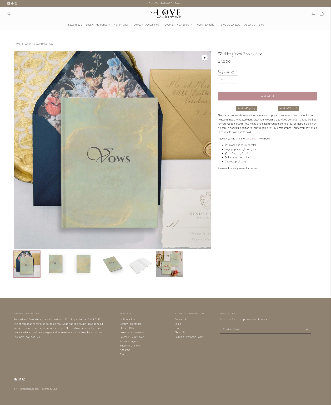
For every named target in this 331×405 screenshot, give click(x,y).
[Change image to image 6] (169, 264)
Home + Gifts (121, 24)
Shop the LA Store (230, 24)
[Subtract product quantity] (221, 80)
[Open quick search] (9, 14)
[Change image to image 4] (112, 264)
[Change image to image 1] (27, 264)
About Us (249, 24)
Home (17, 44)
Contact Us (181, 319)
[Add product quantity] (234, 80)
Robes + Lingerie (205, 24)
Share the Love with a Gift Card (165, 3)
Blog (261, 24)
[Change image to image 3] (84, 264)
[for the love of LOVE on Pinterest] (12, 3)
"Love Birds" (251, 138)
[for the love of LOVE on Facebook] (8, 3)
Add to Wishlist (288, 108)
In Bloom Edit (74, 24)
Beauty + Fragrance (96, 24)
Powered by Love (49, 389)
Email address (230, 325)
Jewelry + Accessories (146, 24)
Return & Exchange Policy (189, 337)
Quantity (226, 71)
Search (178, 328)
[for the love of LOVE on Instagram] (16, 3)
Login (178, 323)
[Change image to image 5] (141, 264)
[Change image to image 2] (55, 264)
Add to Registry (246, 108)
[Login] (313, 14)
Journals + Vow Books (177, 24)
